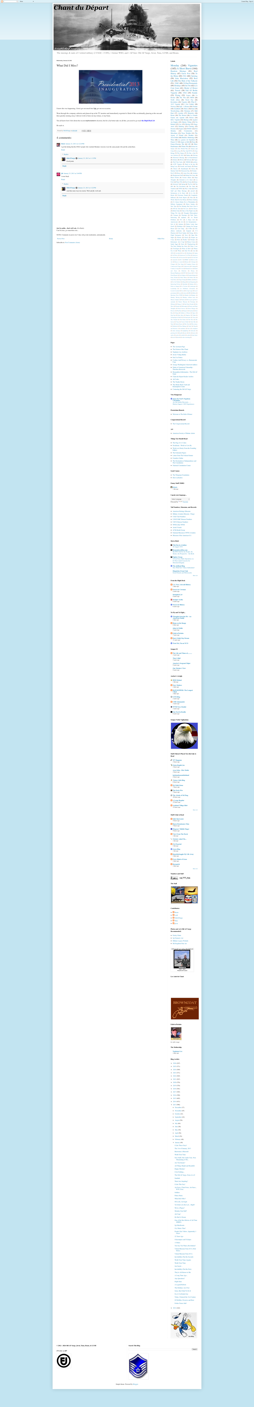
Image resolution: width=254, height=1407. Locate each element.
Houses (175, 169)
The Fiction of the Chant (180, 349)
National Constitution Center (182, 465)
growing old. (174, 333)
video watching (186, 337)
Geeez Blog (176, 849)
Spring (183, 184)
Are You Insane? (180, 1163)
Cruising (191, 126)
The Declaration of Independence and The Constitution (184, 462)
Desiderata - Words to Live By (182, 445)
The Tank (192, 186)
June (176, 1126)
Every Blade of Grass (180, 859)
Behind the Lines (190, 175)
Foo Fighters (183, 275)
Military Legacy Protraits (180, 941)
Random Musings (178, 71)
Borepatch (176, 864)
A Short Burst (184, 68)
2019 (175, 1085)
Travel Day (189, 100)
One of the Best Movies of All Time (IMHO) (186, 1221)
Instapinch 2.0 (177, 594)
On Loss (185, 209)
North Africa (175, 100)
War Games (180, 153)
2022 (182, 155)
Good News (174, 279)
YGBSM (188, 162)
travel (173, 337)
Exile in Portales (178, 633)
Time (177, 322)
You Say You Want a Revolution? (185, 1246)
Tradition (173, 189)
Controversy (186, 266)
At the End (194, 257)
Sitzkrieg (181, 126)
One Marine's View (179, 668)
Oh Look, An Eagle (181, 1202)
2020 (175, 1082)
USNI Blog (176, 697)
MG (190, 293)
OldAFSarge (70, 158)
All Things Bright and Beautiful (185, 1166)
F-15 (194, 273)
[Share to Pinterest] (90, 131)
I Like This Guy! (180, 1184)
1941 (185, 76)
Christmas (187, 111)
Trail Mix (193, 322)
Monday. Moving (175, 297)
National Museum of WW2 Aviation (184, 533)
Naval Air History (179, 604)
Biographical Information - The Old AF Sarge (185, 373)
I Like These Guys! (181, 1145)
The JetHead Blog (179, 566)
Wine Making (182, 326)
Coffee (190, 228)
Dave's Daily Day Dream (181, 638)
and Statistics (174, 328)
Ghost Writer (183, 277)
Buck (63, 144)
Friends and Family (185, 166)
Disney (192, 271)
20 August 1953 (178, 547)
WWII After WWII (179, 525)
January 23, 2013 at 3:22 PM (87, 188)
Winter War (185, 146)
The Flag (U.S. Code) (179, 443)
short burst (194, 335)
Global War (192, 277)
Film (191, 197)
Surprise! (188, 315)
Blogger (135, 1384)
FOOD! (189, 129)
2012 (175, 1308)
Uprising (194, 76)
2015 (175, 1098)
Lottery (185, 293)
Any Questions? (180, 1278)
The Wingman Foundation (181, 475)
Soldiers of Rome (185, 313)
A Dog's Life (190, 220)
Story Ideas (180, 315)
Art (182, 222)
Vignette (184, 102)
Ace (183, 253)
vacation (180, 113)
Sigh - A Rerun (184, 106)
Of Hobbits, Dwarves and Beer (184, 1300)
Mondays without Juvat (189, 297)
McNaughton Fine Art (180, 943)
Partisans (189, 160)
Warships (184, 215)
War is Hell (188, 189)
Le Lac (178, 151)
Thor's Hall (176, 658)
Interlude (185, 284)
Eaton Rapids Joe (179, 765)
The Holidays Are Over (182, 1288)
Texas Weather (186, 133)
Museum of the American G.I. (182, 535)
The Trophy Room (178, 382)
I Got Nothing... (180, 1172)
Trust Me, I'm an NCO (180, 643)
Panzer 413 (174, 142)
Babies (188, 155)
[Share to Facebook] (88, 131)
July (176, 1123)
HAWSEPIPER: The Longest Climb (183, 691)
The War (183, 97)
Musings (186, 120)
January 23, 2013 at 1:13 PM (87, 158)
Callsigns (193, 262)
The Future (183, 319)
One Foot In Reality (179, 712)
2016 (175, 1095)
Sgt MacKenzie (179, 1225)
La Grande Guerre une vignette (184, 116)
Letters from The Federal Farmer (183, 455)
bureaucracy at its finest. (178, 193)
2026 (175, 1063)
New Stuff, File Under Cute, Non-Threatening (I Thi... (185, 1159)
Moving (187, 124)
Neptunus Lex (177, 1051)
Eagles (181, 129)
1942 (185, 92)
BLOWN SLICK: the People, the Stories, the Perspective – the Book (183, 553)
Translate (185, 502)
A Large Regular (178, 800)
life (190, 333)
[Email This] (83, 131)
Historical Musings (178, 157)
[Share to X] (86, 131)
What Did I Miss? (180, 1198)
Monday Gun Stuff (181, 1211)
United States (178, 324)
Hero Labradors (178, 478)
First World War (183, 149)
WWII (180, 189)
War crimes (194, 324)
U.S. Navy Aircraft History (182, 584)
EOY (184, 273)
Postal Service (181, 308)
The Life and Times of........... (182, 653)
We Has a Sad (191, 153)
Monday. (193, 295)
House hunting (193, 200)
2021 (175, 1079)
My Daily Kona (178, 785)
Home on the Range (179, 623)
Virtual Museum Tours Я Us (183, 1254)
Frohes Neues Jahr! (181, 1303)
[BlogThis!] (85, 131)
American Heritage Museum (181, 511)
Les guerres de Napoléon (186, 140)
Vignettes (192, 65)
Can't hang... (181, 228)
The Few (190, 184)
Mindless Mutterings (188, 137)
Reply (63, 150)
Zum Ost (187, 251)
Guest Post (185, 73)
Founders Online (178, 458)
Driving (195, 155)
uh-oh (178, 337)
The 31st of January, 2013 (183, 1148)
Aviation (195, 173)
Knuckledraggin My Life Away (183, 854)
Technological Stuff (176, 317)
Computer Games (190, 264)
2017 (175, 1092)
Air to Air (192, 193)
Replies (66, 154)
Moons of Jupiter (175, 300)
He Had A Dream (180, 1217)
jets (186, 333)
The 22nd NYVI (187, 151)
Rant (192, 109)
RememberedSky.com (180, 550)
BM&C (187, 260)
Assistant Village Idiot (180, 805)
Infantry (175, 160)
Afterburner (189, 253)
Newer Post (60, 238)
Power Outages (192, 308)
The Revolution (181, 186)
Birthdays (180, 226)
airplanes (183, 217)
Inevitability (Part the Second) (184, 1257)
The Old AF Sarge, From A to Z (185, 1175)
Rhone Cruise (191, 242)
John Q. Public (178, 628)
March (177, 1136)
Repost (185, 311)
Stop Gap (173, 315)
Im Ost (187, 85)
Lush (176, 915)
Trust (172, 324)
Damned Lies (189, 268)
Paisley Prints (177, 935)
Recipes (192, 240)
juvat (176, 923)
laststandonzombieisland (181, 775)
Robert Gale (176, 211)
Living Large (189, 291)
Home (111, 238)
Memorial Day (185, 171)
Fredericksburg (192, 275)
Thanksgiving (191, 244)
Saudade (177, 1178)
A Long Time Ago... (181, 1275)
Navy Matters (177, 685)
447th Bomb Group (179, 530)
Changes (173, 264)
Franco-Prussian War (177, 144)
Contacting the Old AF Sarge (182, 389)
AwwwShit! (174, 137)
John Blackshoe (181, 78)
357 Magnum (177, 760)
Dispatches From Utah (180, 571)
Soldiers (177, 1192)
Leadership (173, 288)
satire (177, 335)
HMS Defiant (177, 680)
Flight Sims (178, 1281)
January (177, 1142)
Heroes (191, 117)
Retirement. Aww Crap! (178, 242)
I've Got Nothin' (176, 282)
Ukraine (194, 106)
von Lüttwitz (174, 155)
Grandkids (177, 109)
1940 (177, 83)
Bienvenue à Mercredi (181, 1151)
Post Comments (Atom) (72, 242)
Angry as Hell (184, 142)
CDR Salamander (179, 702)
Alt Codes (176, 379)
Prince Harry (179, 1195)
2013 (175, 1105)
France (188, 95)
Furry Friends (174, 277)
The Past (190, 319)
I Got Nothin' (189, 104)
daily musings (176, 331)
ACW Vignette (177, 164)
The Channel (174, 319)
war (194, 251)
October (177, 1114)
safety (172, 335)
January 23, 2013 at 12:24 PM (74, 144)
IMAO (175, 487)
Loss (180, 293)
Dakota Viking (186, 122)
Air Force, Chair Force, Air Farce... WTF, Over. (186, 1188)
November (178, 1111)
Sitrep (176, 313)
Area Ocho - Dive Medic (181, 770)
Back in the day (190, 164)
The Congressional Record (181, 424)
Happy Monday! (180, 1169)
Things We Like (176, 213)
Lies (182, 291)
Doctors (173, 129)
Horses (195, 279)
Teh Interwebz (186, 317)
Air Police (175, 255)
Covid (181, 268)
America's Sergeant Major (181, 663)
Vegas (195, 160)
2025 (175, 1066)
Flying (177, 95)
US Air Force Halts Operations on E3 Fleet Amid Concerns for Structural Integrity (183, 561)
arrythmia (182, 328)
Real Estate (188, 182)
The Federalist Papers (179, 453)
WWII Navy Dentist (179, 707)
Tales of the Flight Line (188, 211)
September (178, 1117)
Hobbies (190, 279)
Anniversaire (174, 222)
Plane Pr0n (179, 182)
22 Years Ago (179, 1236)
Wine (172, 140)
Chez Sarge (181, 264)
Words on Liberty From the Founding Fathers (184, 449)
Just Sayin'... (178, 1266)
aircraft (193, 191)
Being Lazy (174, 166)
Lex (180, 124)
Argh (188, 257)
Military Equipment (176, 204)
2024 (175, 1069)
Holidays (177, 85)
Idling (183, 282)
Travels (177, 90)
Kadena (192, 284)
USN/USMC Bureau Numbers (182, 519)
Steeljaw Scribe (178, 599)
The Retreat (182, 115)
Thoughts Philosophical (190, 213)
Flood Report (174, 275)
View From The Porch (180, 834)
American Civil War (185, 255)
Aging (195, 253)
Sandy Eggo (174, 244)
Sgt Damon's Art (178, 938)
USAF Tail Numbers (179, 516)
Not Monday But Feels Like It (188, 206)
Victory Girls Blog (179, 780)
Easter (189, 273)
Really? (185, 240)
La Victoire (184, 286)
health (180, 333)
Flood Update (182, 233)
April (177, 1133)
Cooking (193, 266)
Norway (173, 106)
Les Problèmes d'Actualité (187, 288)
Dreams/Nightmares (176, 273)
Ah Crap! (178, 1214)
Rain (178, 240)
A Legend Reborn (180, 1285)
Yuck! (190, 326)
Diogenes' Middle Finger (181, 829)
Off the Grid (176, 209)
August (177, 1120)
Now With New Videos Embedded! (184, 568)
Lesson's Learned (175, 291)
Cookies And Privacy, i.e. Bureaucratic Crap (185, 361)
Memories (191, 113)
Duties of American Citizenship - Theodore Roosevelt (183, 368)
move (194, 333)
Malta (194, 293)
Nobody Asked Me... (179, 839)
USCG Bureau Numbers (180, 522)
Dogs (193, 142)
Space (194, 313)
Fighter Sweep (177, 557)
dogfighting (185, 331)
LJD (189, 144)
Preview (173, 311)
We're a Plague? (180, 1208)
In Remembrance (192, 157)
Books (172, 195)
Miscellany (174, 133)
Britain (186, 262)
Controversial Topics (176, 266)
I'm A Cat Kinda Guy (181, 1294)
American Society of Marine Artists (184, 433)
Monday (175, 65)
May (176, 1130)
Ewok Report (183, 197)
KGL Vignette (175, 120)
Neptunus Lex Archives (180, 352)
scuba (188, 335)
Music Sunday (190, 204)
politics (195, 162)
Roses (178, 173)
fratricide (193, 331)
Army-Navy (186, 173)
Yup (195, 326)
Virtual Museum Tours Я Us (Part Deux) (185, 1250)
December (178, 1107)
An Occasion (181, 257)
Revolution (174, 102)
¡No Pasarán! (177, 844)
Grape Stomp (182, 279)
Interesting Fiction (175, 284)
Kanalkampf (184, 169)
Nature (183, 300)
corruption (194, 328)
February (178, 1139)
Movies (182, 160)
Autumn (180, 224)
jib (62, 173)
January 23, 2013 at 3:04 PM (73, 173)
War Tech (186, 324)
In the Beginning (191, 282)
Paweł (186, 237)
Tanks (194, 315)
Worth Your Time (180, 1154)
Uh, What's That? (180, 1228)
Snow (182, 244)
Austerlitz (175, 260)
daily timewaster (178, 819)
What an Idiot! (186, 248)
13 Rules (177, 1242)
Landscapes (193, 286)
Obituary (173, 304)
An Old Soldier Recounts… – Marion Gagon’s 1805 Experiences (183, 403)
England (188, 231)
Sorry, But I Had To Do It (183, 1291)
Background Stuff (178, 175)
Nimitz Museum (182, 302)
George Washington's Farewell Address (185, 365)
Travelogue (176, 248)
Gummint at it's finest (186, 180)
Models (187, 295)
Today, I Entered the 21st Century (185, 1297)
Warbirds (174, 326)
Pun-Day (179, 311)
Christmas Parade (182, 195)
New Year (173, 206)
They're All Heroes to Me (183, 1272)
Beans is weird (178, 262)
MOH (192, 97)
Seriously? (176, 184)
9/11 (181, 220)
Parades (177, 306)
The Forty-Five (178, 790)
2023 (175, 1073)
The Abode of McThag (180, 795)
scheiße (183, 335)
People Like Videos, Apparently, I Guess (185, 1232)
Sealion (191, 311)
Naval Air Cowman (179, 589)
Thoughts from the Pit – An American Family (182, 617)
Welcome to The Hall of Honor (182, 414)
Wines (179, 251)
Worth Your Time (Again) (183, 1260)
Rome (195, 182)
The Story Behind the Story (179, 246)
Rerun (173, 115)
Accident (177, 253)
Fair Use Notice (177, 357)
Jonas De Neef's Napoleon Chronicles (181, 399)
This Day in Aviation (180, 545)
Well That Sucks (178, 162)
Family (194, 92)
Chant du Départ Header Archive (183, 376)
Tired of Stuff (184, 322)
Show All (195, 575)
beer (189, 328)
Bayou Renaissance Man (181, 824)
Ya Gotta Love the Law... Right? (185, 1205)
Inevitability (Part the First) (183, 1269)
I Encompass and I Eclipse (183, 1239)
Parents (179, 237)
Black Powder (175, 177)
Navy (186, 235)
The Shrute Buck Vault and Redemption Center (181, 386)
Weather (191, 135)
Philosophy (184, 306)
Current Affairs (186, 177)
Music (186, 109)
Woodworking (175, 111)
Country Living (174, 268)
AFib (172, 253)
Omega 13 (179, 304)
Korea (193, 169)
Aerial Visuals (177, 527)
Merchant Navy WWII (176, 295)
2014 (175, 1101)
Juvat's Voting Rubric (179, 355)
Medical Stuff (174, 171)
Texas (194, 317)
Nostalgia (192, 302)
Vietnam (175, 215)
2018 (175, 1089)
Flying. (191, 233)
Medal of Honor (190, 88)
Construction (188, 131)
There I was (193, 246)
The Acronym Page (179, 347)
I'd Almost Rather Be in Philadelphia (184, 202)
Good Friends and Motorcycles (182, 573)
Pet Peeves (194, 209)
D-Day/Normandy (190, 83)
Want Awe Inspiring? (181, 1181)
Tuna (176, 921)
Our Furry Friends (188, 304)
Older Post (161, 238)
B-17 (181, 260)
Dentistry (184, 271)
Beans (176, 912)
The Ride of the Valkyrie (187, 80)
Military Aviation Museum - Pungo (184, 514)
